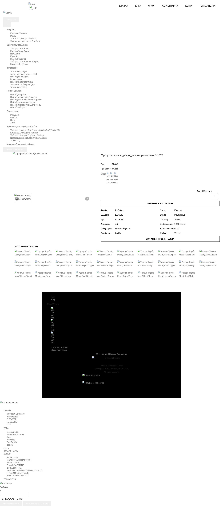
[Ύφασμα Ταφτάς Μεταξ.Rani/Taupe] (86, 255)
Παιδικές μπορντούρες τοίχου (22, 102)
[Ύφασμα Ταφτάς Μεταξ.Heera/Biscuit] (24, 276)
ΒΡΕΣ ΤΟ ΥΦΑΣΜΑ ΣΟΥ (15, 149)
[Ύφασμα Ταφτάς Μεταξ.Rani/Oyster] (24, 255)
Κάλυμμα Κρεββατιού (19, 64)
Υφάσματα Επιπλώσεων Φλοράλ (24, 61)
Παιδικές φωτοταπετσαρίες (21, 82)
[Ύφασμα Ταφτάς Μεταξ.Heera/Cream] (168, 276)
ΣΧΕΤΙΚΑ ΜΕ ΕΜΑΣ (16, 414)
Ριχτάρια (14, 117)
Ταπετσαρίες (12, 68)
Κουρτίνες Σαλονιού (18, 33)
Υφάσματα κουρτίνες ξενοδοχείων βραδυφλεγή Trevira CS (35, 130)
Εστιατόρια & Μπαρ (15, 434)
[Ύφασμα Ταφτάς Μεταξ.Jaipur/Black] (189, 255)
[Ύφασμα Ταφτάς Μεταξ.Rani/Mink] (189, 276)
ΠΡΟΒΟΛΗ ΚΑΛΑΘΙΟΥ (11, 503)
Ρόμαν (13, 36)
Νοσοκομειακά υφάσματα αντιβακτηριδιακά (28, 138)
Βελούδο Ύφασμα (18, 59)
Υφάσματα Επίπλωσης (20, 49)
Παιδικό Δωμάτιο (14, 91)
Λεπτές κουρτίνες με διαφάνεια (23, 38)
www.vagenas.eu (16, 5)
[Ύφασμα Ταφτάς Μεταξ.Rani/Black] (147, 276)
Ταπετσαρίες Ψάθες (18, 87)
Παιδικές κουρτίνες (18, 94)
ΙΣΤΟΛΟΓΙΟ (12, 422)
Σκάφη (10, 445)
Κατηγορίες (11, 19)
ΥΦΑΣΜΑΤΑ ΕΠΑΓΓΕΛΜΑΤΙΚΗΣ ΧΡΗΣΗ (25, 470)
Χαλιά (12, 123)
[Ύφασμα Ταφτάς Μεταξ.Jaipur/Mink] (45, 265)
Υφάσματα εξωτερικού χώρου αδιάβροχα (27, 135)
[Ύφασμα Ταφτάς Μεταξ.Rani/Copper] (168, 265)
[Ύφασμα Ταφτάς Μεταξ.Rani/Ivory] (147, 265)
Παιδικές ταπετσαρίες (19, 77)
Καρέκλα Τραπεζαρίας (19, 51)
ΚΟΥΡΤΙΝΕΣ (12, 457)
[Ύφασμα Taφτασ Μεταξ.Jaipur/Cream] (209, 255)
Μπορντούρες (16, 79)
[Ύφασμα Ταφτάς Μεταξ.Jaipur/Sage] (127, 276)
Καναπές (14, 56)
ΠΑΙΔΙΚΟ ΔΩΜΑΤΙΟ (15, 465)
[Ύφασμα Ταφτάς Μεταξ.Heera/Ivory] (65, 276)
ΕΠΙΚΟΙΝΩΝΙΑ (208, 6)
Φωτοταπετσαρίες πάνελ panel (23, 74)
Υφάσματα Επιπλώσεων (17, 45)
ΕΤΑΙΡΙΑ (123, 6)
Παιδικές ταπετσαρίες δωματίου (23, 97)
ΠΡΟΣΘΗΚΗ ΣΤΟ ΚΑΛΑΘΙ (160, 203)
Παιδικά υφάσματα (18, 107)
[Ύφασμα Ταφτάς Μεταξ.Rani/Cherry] (147, 255)
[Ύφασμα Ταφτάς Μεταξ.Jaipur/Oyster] (45, 255)
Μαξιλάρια (14, 115)
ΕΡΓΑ (138, 6)
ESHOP (189, 6)
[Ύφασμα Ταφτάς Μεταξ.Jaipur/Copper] (86, 265)
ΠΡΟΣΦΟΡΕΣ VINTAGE (18, 473)
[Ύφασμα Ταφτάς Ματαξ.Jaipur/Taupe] (127, 255)
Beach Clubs (12, 432)
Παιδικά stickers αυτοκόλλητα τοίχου (25, 105)
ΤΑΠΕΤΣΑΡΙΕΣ (14, 463)
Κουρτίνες (11, 30)
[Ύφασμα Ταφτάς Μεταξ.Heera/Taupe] (106, 265)
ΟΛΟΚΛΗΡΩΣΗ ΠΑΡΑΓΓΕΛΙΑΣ (37, 503)
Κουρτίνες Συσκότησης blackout (24, 133)
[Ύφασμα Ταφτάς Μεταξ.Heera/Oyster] (65, 265)
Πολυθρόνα (15, 54)
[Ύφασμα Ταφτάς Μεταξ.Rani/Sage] (106, 255)
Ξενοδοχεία (12, 442)
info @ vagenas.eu (59, 350)
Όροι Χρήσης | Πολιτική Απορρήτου (111, 354)
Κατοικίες (11, 440)
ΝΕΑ (9, 424)
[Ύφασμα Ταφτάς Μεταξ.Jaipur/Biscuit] (209, 265)
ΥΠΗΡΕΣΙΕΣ (12, 417)
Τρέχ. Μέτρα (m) (204, 191)
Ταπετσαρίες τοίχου (18, 71)
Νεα (52, 297)
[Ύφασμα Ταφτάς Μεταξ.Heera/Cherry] (65, 255)
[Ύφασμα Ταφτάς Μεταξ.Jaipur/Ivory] (189, 265)
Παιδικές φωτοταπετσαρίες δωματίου (26, 100)
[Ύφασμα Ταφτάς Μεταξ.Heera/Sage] (24, 265)
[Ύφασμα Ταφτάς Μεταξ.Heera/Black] (127, 265)
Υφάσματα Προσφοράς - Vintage (21, 144)
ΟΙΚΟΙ (151, 6)
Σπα (9, 437)
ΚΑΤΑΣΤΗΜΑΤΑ (170, 6)
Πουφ (12, 120)
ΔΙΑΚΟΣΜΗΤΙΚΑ (14, 468)
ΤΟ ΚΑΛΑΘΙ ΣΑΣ (11, 499)
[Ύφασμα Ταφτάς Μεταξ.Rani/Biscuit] (86, 276)
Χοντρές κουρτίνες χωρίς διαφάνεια (25, 41)
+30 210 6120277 (60, 347)
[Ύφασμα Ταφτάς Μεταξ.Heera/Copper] (168, 255)
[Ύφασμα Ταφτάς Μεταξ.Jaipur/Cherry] (106, 276)
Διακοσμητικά (12, 111)
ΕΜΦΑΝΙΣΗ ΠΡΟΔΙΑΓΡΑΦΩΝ (160, 238)
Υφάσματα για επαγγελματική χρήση (22, 126)
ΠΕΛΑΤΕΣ (11, 419)
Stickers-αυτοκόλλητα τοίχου (22, 84)
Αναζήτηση (4, 487)
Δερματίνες (15, 140)
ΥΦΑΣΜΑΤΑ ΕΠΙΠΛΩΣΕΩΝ (19, 460)
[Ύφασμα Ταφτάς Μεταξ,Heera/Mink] (45, 276)
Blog (53, 300)
